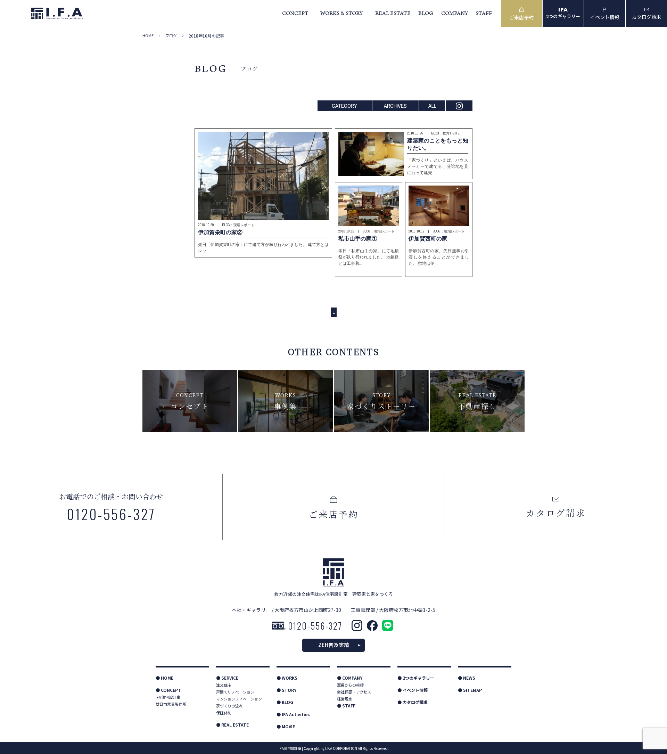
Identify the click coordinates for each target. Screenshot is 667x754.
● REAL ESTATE (232, 725)
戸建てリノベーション (235, 692)
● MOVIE (286, 726)
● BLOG (285, 702)
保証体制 (223, 712)
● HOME (164, 678)
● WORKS (287, 678)
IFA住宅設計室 (168, 697)
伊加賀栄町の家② (220, 232)
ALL (432, 105)
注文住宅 (223, 685)
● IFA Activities (293, 714)
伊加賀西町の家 (428, 238)
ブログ (171, 36)
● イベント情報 (412, 690)
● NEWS (466, 678)
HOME (148, 36)
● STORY (286, 690)
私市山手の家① (357, 238)
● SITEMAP (470, 690)
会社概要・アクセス (354, 692)
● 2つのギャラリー (415, 678)
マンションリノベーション (239, 699)
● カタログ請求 (412, 702)
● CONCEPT (168, 690)
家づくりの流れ (229, 705)
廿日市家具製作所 (171, 704)
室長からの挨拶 (350, 685)
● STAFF (346, 705)
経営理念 (344, 699)
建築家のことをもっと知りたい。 (437, 144)
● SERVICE (227, 678)
